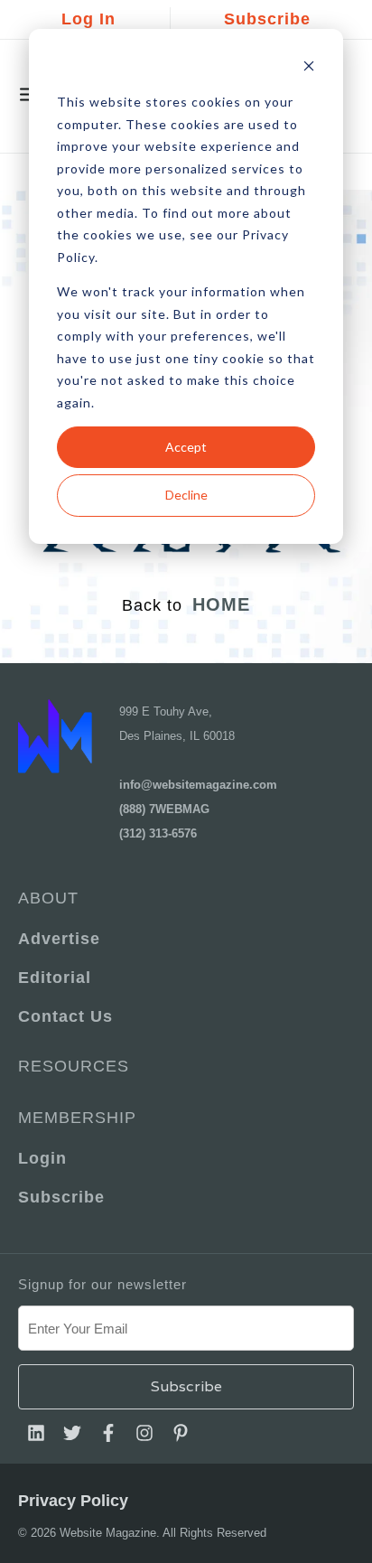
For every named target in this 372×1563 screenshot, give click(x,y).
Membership (77, 1118)
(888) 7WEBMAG (164, 809)
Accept (186, 446)
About (48, 898)
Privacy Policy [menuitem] (73, 1501)
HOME (221, 604)
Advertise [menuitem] (59, 939)
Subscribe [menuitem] (61, 1197)
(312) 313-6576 (158, 833)
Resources (73, 1066)
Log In (88, 19)
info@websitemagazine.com (198, 784)
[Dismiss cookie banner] (308, 68)
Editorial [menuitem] (54, 978)
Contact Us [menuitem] (65, 1016)
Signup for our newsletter (102, 1284)
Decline (186, 494)
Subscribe (267, 19)
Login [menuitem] (42, 1158)
